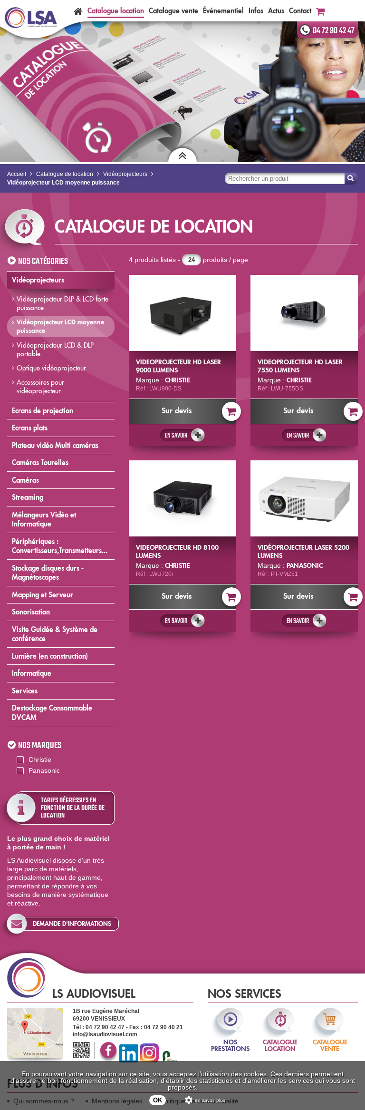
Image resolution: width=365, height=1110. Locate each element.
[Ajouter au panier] (231, 411)
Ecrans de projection (42, 410)
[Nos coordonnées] (83, 1051)
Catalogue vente (173, 10)
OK (157, 1100)
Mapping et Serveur (42, 594)
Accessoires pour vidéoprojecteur (40, 386)
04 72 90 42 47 (334, 31)
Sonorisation (31, 611)
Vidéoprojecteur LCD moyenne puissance (60, 326)
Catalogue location (115, 10)
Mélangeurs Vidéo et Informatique (44, 519)
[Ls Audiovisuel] (31, 18)
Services (25, 690)
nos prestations (230, 1039)
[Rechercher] (351, 179)
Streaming (27, 497)
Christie (40, 759)
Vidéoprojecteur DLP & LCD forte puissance (62, 303)
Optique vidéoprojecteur (51, 368)
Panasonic (44, 770)
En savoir (176, 435)
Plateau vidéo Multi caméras (55, 445)
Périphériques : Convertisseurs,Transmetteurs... (59, 546)
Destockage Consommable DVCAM (52, 712)
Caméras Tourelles (40, 462)
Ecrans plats (30, 427)
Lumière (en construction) (50, 656)
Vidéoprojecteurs (38, 279)
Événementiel (223, 10)
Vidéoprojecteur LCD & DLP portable (55, 349)
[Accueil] (78, 10)
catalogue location (280, 1039)
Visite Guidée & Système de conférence (54, 634)
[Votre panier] (320, 10)
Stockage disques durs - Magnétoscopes (48, 573)
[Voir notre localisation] (35, 1033)
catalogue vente (330, 1039)
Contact (300, 10)
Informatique (31, 673)
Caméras (25, 480)
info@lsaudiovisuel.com (105, 1034)
